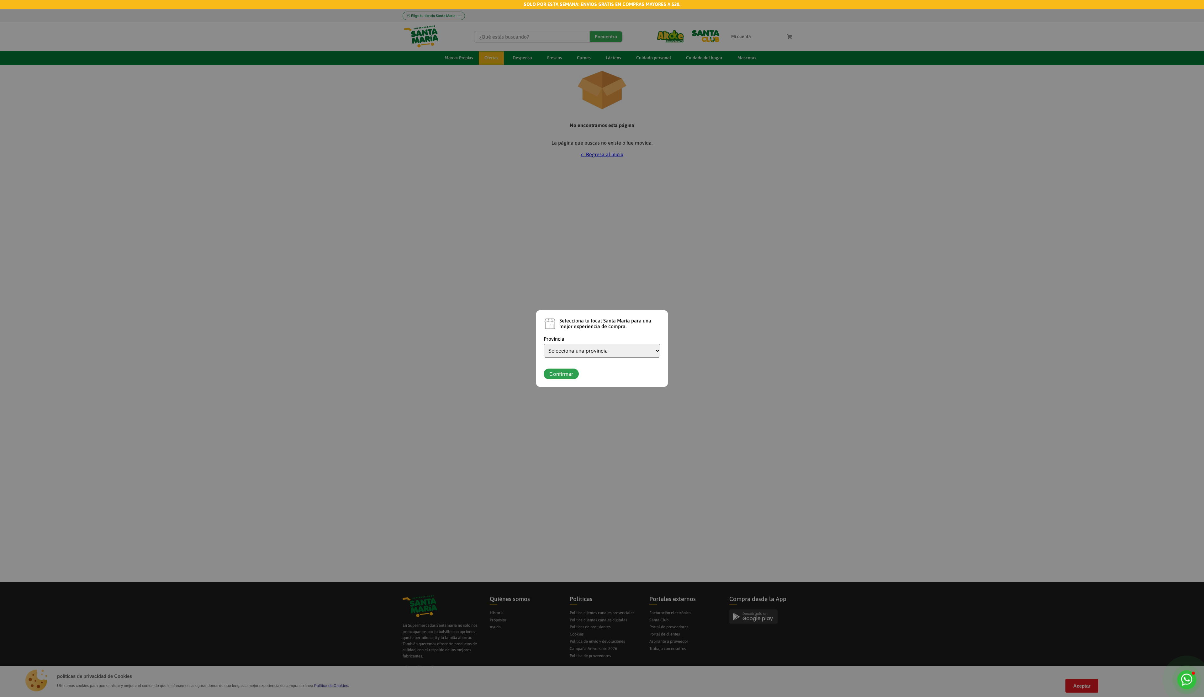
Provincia (554, 339)
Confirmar (561, 374)
